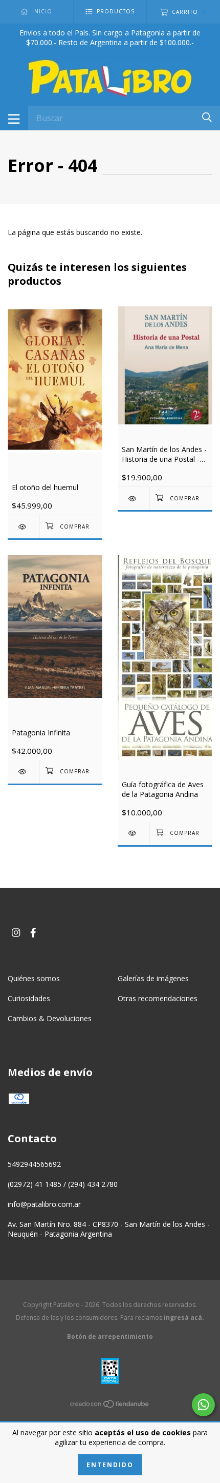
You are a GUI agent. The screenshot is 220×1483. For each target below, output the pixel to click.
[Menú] (14, 118)
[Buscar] (207, 117)
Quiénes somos (34, 978)
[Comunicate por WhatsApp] (203, 1404)
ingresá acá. (184, 1317)
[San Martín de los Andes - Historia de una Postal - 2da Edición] (133, 498)
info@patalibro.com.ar (44, 1204)
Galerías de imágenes (153, 978)
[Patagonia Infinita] (23, 771)
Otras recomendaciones (157, 998)
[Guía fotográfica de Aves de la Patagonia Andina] (133, 833)
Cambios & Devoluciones (50, 1018)
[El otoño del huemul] (23, 526)
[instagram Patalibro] (16, 933)
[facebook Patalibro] (33, 933)
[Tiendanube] (110, 1406)
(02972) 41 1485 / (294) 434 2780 (63, 1184)
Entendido (110, 1464)
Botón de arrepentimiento (110, 1336)
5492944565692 (34, 1164)
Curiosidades (29, 998)
